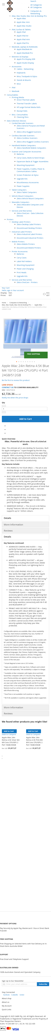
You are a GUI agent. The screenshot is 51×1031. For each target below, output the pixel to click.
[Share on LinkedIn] (7, 433)
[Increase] (4, 412)
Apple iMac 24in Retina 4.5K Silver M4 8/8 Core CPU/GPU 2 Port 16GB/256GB (10, 741)
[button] (16, 362)
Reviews (8, 530)
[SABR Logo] (18, 6)
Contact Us (7, 387)
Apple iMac (38, 305)
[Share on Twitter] (7, 429)
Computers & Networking (18, 303)
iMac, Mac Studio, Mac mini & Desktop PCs (16, 305)
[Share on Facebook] (7, 426)
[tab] (25, 518)
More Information (13, 524)
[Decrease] (4, 406)
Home (4, 303)
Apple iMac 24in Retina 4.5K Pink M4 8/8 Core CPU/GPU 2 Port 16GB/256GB (34, 741)
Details (7, 518)
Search (33, 1)
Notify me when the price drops (15, 397)
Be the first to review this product (16, 380)
